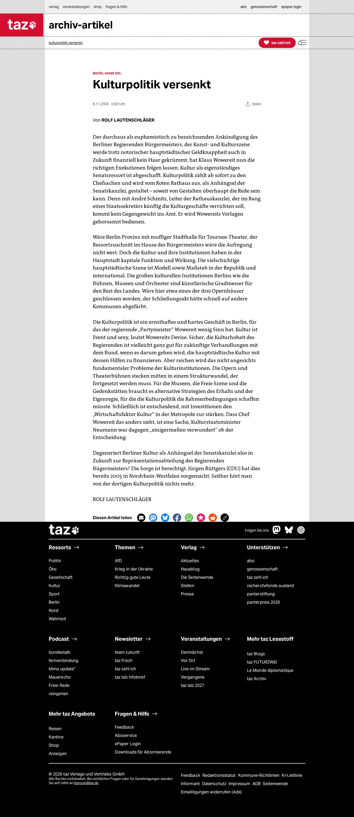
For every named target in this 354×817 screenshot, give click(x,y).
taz (64, 530)
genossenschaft (262, 569)
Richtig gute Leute (133, 577)
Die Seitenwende (197, 577)
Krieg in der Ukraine (134, 569)
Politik (55, 561)
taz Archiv (256, 678)
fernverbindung (63, 660)
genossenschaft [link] (264, 6)
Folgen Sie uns (257, 530)
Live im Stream (195, 669)
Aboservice (126, 735)
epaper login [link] (291, 6)
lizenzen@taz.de (86, 783)
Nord (53, 610)
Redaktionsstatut (219, 775)
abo (250, 561)
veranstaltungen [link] (76, 6)
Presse (187, 594)
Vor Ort (188, 660)
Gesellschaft (61, 577)
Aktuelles (190, 561)
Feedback (124, 727)
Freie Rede (59, 685)
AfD (118, 561)
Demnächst (192, 652)
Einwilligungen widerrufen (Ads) (211, 792)
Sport (54, 594)
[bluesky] (289, 532)
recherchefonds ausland (270, 585)
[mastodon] (277, 532)
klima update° (62, 669)
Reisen (55, 728)
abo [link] (243, 6)
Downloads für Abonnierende (143, 752)
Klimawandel (127, 585)
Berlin (54, 602)
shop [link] (98, 6)
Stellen (187, 585)
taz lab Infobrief (130, 677)
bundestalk (59, 652)
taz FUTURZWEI (262, 662)
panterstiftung (261, 594)
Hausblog (190, 569)
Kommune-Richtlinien (259, 775)
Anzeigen (58, 753)
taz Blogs (256, 654)
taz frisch (123, 660)
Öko (52, 569)
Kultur (54, 585)
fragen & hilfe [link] (116, 6)
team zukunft (127, 652)
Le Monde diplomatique (270, 670)
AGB (256, 783)
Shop (54, 745)
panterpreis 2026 (263, 602)
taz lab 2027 (192, 685)
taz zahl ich (257, 577)
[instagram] (301, 532)
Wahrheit (57, 619)
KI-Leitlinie (292, 775)
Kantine (56, 737)
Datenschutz (214, 783)
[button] (302, 42)
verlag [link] (54, 6)
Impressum (240, 783)
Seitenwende (275, 783)
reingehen (58, 693)
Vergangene (192, 677)
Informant (191, 783)
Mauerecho (60, 677)
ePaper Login (128, 743)
